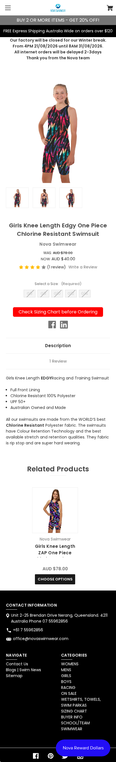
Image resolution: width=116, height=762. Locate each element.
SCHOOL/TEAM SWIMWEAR (75, 726)
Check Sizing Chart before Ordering (58, 312)
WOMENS (70, 664)
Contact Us (17, 664)
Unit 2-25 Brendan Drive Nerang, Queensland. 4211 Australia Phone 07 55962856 (59, 618)
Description (58, 346)
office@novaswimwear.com (40, 638)
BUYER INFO (71, 717)
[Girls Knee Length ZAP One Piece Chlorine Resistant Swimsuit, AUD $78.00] (55, 510)
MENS (66, 670)
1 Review (58, 361)
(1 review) (57, 267)
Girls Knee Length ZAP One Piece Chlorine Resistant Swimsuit (55, 555)
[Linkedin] (64, 325)
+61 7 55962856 (28, 630)
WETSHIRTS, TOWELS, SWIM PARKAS (81, 702)
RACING (68, 687)
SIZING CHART (74, 711)
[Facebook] (52, 325)
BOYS (66, 681)
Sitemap (14, 676)
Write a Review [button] (82, 267)
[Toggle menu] (7, 7)
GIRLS (66, 676)
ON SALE (69, 693)
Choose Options (55, 579)
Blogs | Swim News (23, 670)
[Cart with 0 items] (110, 9)
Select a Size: (58, 283)
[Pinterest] (51, 756)
